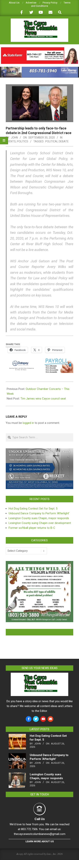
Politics (22, 141)
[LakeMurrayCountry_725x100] (39, 68)
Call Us (40, 819)
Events (11, 141)
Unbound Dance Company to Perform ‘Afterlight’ (39, 513)
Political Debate (57, 141)
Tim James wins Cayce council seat (43, 398)
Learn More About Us (40, 841)
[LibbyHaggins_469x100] (39, 48)
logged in (28, 423)
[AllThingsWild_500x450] (39, 563)
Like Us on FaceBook (39, 632)
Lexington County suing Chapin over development (40, 523)
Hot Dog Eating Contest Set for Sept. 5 (33, 508)
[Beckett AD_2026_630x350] (39, 450)
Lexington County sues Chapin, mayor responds (39, 518)
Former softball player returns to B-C (32, 528)
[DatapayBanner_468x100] (39, 361)
